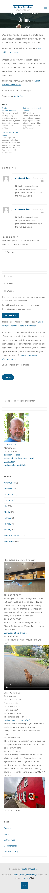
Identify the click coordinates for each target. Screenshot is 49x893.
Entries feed (9, 840)
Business (8, 489)
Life (6, 506)
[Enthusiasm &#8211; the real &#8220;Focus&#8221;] (34, 118)
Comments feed (11, 846)
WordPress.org (11, 851)
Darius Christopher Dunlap (24, 875)
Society (7, 529)
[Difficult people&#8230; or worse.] (12, 142)
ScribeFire (18, 96)
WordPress (34, 869)
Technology (9, 541)
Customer (8, 494)
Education (8, 500)
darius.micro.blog (12, 455)
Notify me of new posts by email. (18, 309)
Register (8, 828)
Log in (7, 834)
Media (7, 512)
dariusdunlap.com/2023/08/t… (18, 720)
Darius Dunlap (23, 7)
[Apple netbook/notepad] (12, 118)
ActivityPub (9, 483)
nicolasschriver (22, 178)
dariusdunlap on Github (15, 465)
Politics (7, 518)
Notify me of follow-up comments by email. (22, 305)
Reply (42, 181)
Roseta (23, 869)
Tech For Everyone (12, 535)
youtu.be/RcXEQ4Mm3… (15, 633)
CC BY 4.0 (25, 878)
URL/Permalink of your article (15, 365)
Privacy (7, 524)
